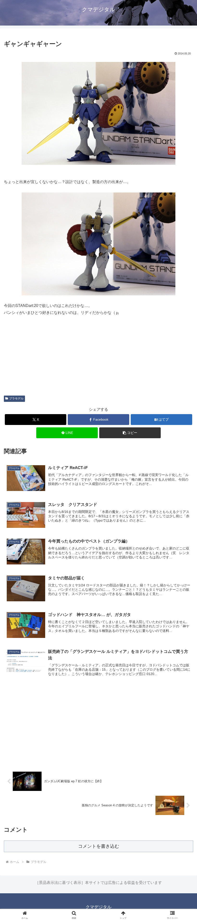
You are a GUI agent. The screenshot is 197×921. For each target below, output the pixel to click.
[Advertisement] (98, 726)
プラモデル (16, 398)
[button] (130, 432)
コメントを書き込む (98, 846)
